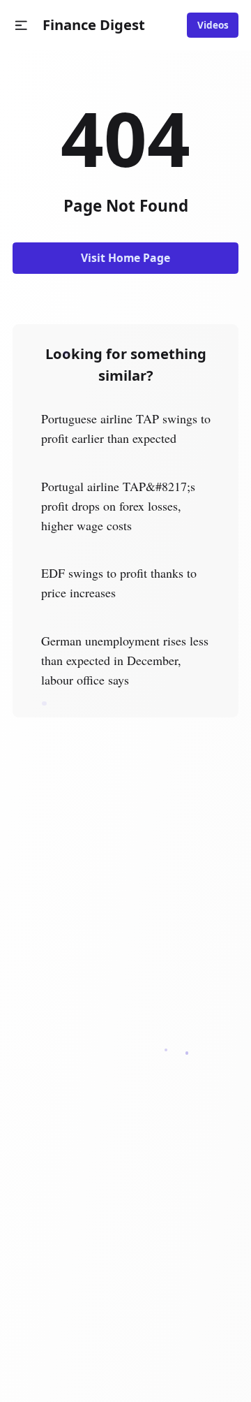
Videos (213, 25)
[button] (21, 25)
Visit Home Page (125, 257)
